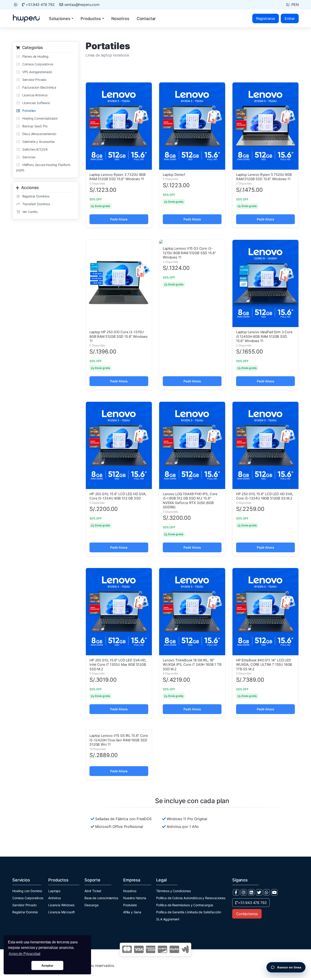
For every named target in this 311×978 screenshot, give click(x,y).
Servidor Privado (33, 80)
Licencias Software (35, 103)
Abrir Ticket (92, 891)
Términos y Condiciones (173, 891)
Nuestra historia (134, 898)
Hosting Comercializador (39, 118)
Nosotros (129, 891)
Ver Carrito (29, 212)
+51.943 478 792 (40, 4)
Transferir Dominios (35, 204)
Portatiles (28, 111)
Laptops (54, 891)
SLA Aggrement (167, 919)
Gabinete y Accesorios (37, 141)
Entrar (290, 18)
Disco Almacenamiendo (38, 134)
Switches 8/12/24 (34, 149)
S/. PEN (292, 4)
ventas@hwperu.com (81, 4)
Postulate (130, 905)
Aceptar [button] (47, 965)
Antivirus (54, 898)
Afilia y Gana (132, 912)
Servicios (27, 157)
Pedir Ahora (118, 219)
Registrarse (265, 18)
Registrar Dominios (34, 196)
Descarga (91, 905)
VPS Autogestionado (36, 72)
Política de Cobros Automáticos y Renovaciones (190, 898)
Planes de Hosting (34, 56)
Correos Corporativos (36, 64)
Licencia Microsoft (61, 912)
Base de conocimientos (101, 898)
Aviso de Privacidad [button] (24, 954)
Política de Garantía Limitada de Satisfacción (188, 912)
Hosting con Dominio (27, 891)
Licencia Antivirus (34, 95)
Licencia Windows (61, 905)
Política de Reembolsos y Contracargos (184, 905)
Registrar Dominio (25, 912)
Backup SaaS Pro (34, 126)
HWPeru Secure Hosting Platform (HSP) (43, 167)
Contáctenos (247, 913)
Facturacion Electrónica (38, 87)
